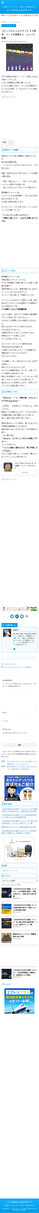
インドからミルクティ (10, 664)
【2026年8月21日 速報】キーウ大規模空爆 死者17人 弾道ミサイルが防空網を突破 (19, 816)
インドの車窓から (27, 667)
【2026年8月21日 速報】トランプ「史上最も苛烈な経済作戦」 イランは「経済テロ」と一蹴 (20, 822)
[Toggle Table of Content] (9, 142)
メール (5, 721)
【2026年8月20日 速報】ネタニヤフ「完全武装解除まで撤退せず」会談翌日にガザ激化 (19, 832)
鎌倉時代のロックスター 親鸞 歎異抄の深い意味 (19, 827)
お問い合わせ (6, 984)
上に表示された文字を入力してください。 (15, 733)
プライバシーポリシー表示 (11, 884)
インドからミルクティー (19, 10)
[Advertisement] (19, 119)
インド (5, 667)
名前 (4, 712)
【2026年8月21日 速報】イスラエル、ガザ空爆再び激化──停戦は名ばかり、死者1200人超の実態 (20, 810)
